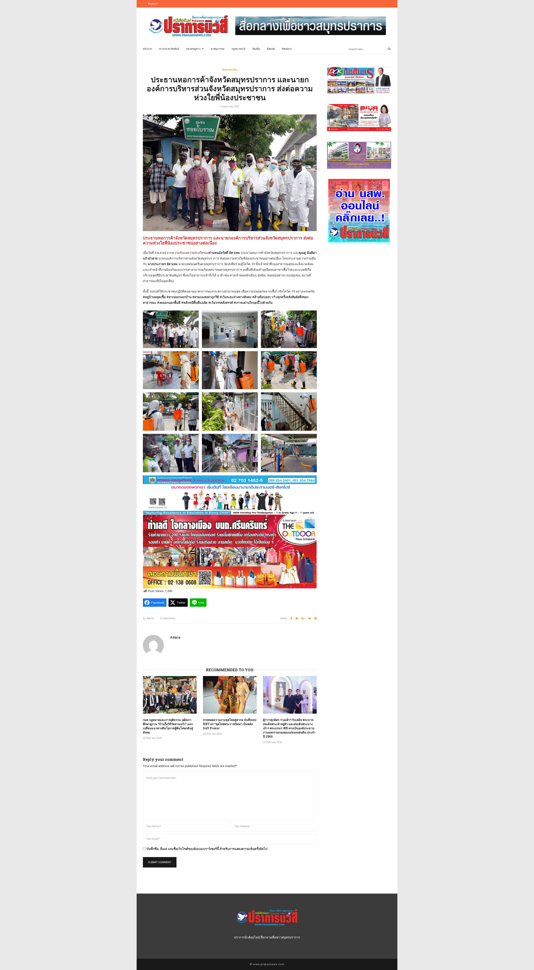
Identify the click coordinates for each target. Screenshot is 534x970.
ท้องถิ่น (256, 48)
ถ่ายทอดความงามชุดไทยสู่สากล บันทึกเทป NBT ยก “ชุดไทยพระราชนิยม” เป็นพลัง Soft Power (229, 724)
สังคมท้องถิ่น (230, 69)
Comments (167, 618)
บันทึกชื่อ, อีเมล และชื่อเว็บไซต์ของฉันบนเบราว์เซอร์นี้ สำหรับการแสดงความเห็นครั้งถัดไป (206, 849)
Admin (148, 618)
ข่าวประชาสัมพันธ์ (169, 48)
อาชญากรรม (217, 48)
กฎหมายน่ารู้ (238, 48)
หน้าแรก (147, 48)
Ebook (271, 48)
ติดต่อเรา (153, 4)
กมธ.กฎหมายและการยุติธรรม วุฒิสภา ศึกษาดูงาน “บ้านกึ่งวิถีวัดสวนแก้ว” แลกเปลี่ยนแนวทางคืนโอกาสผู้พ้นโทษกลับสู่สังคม (168, 726)
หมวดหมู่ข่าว (193, 48)
